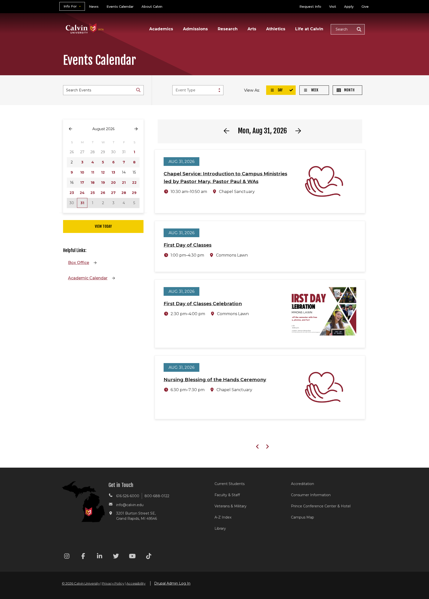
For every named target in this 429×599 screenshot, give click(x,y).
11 (92, 172)
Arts (252, 29)
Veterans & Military (230, 506)
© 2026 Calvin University (81, 583)
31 (82, 203)
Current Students (229, 484)
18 (93, 182)
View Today (103, 226)
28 (123, 192)
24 (82, 192)
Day (280, 90)
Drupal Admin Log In (172, 583)
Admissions (195, 29)
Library (220, 528)
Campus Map (302, 517)
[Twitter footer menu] (116, 557)
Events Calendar (120, 6)
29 (134, 192)
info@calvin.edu (129, 505)
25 (92, 192)
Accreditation (302, 484)
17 (82, 182)
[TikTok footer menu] (148, 557)
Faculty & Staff (227, 495)
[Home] (84, 22)
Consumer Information (311, 495)
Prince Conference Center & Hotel (321, 506)
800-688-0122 (156, 496)
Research (228, 29)
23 (72, 192)
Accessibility (135, 583)
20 (113, 182)
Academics (161, 29)
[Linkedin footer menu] (99, 557)
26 (103, 192)
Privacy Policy (113, 583)
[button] (348, 29)
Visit (332, 6)
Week (314, 90)
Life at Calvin (309, 29)
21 (124, 182)
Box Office (78, 262)
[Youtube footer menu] (132, 557)
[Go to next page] (136, 129)
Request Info (310, 6)
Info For (70, 6)
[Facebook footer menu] (83, 557)
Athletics (275, 29)
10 (82, 172)
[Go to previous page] (70, 129)
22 (134, 182)
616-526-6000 (127, 496)
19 (103, 182)
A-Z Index (222, 517)
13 (113, 172)
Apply (349, 6)
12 (103, 172)
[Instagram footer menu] (67, 557)
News (94, 6)
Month (349, 90)
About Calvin (152, 6)
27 (113, 192)
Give (365, 6)
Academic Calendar (87, 278)
